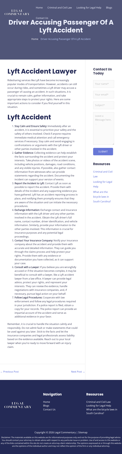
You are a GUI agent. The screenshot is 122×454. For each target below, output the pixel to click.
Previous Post (9, 371)
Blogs (46, 405)
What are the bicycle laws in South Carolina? (102, 196)
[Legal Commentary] (17, 12)
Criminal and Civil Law (98, 402)
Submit (103, 151)
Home (34, 39)
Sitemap (82, 432)
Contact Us (49, 409)
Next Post (78, 371)
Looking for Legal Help (98, 405)
